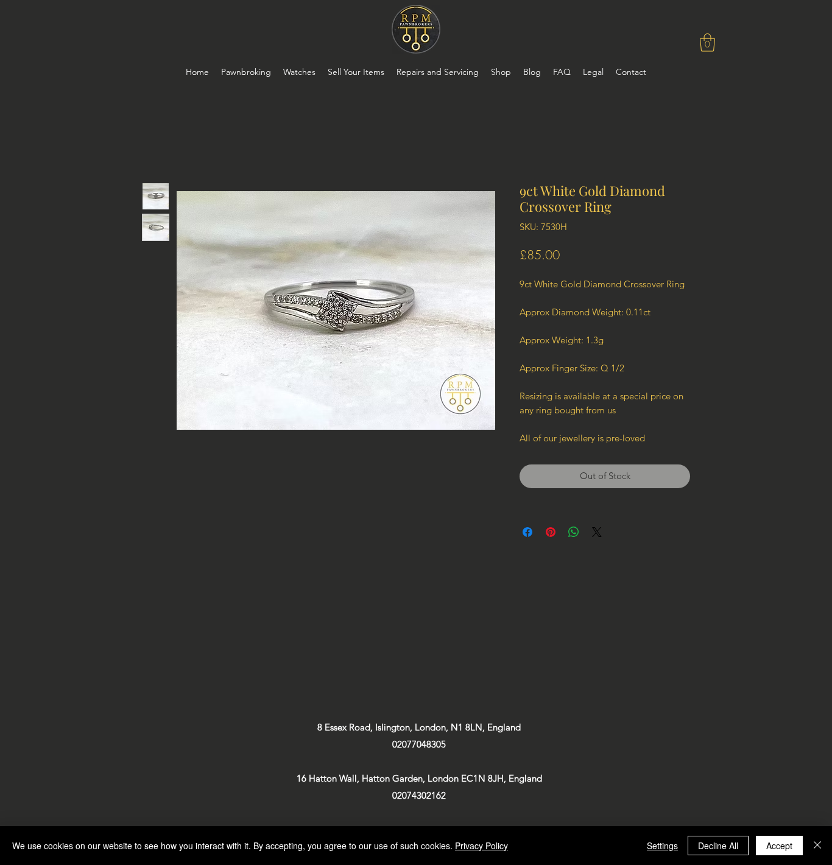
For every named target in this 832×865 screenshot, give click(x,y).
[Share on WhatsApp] (573, 532)
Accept (779, 845)
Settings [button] (662, 845)
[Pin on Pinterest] (550, 532)
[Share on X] (597, 532)
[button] (707, 42)
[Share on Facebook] (527, 532)
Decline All (718, 845)
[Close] (817, 845)
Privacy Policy (481, 845)
